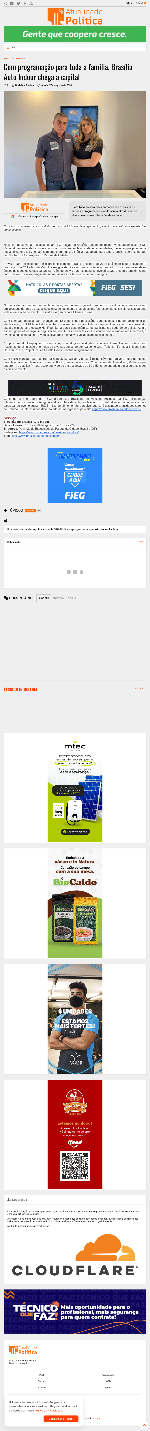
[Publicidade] (75, 388)
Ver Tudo (140, 688)
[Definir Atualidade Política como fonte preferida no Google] (34, 207)
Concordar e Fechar (61, 1418)
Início (7, 58)
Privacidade (108, 1375)
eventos (21, 58)
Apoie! (107, 1387)
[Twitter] (18, 3)
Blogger (96, 1418)
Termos (42, 1381)
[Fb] (25, 3)
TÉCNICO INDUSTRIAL (21, 689)
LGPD (108, 1381)
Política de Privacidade (48, 1410)
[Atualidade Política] (75, 23)
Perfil (42, 1375)
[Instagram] (5, 3)
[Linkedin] (12, 3)
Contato (42, 1387)
